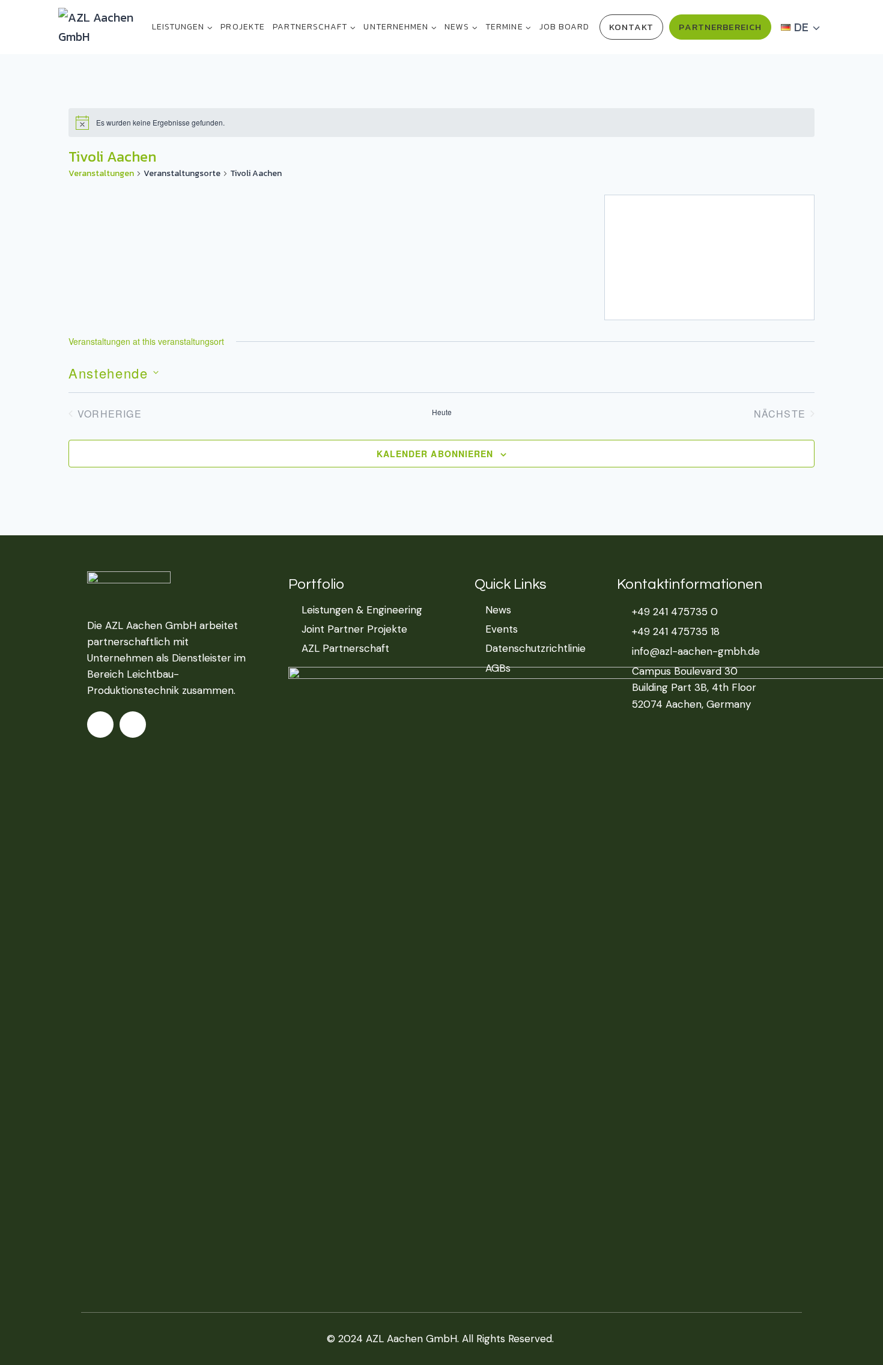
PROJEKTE (242, 26)
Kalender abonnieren (435, 454)
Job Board (564, 26)
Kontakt (631, 27)
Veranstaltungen (101, 174)
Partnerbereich (720, 27)
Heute (442, 412)
